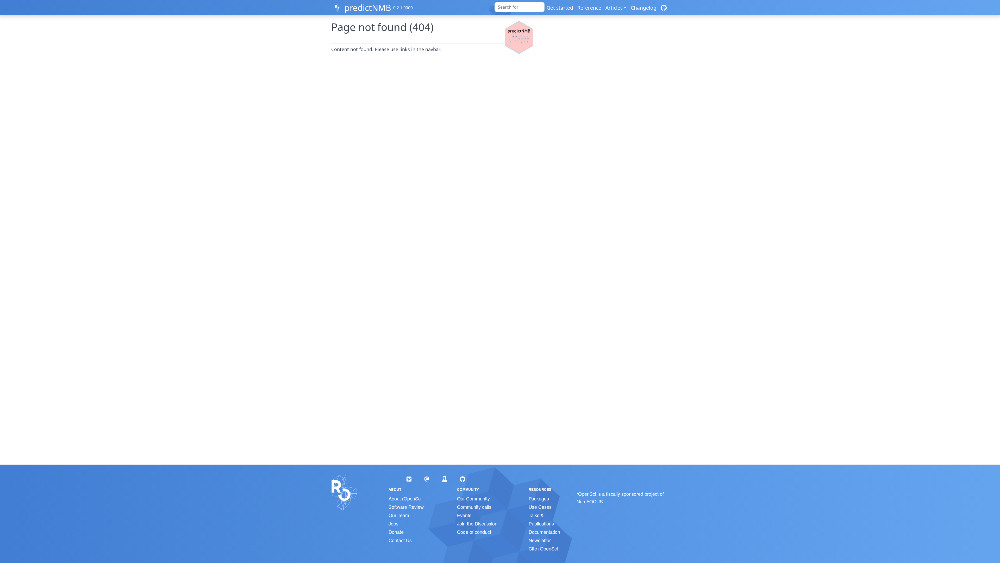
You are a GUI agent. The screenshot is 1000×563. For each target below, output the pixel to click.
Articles (614, 7)
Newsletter (540, 540)
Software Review (406, 506)
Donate (396, 531)
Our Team (399, 515)
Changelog (644, 7)
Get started (560, 7)
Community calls (474, 506)
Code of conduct (474, 531)
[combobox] (520, 7)
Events (464, 515)
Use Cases (540, 506)
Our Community (473, 498)
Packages (539, 498)
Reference (589, 7)
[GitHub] (664, 7)
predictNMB (368, 7)
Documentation (544, 531)
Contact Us (400, 540)
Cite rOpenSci (543, 548)
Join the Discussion (477, 523)
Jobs (393, 523)
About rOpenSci (405, 498)
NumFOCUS (590, 501)
